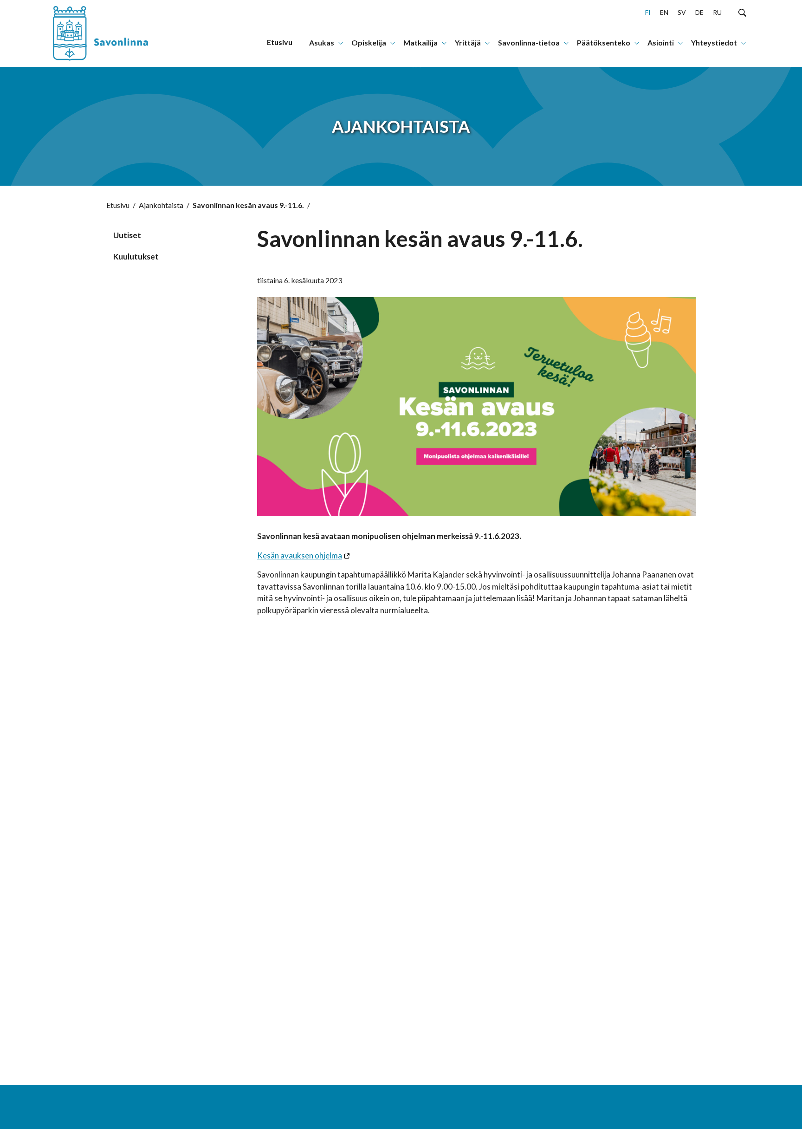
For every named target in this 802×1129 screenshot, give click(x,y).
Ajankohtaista (161, 205)
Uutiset (127, 235)
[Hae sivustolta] (742, 12)
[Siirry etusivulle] (111, 33)
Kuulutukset (136, 256)
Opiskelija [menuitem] (368, 42)
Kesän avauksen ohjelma (299, 555)
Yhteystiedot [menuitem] (714, 42)
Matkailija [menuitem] (420, 42)
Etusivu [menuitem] (279, 42)
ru (717, 12)
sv (682, 12)
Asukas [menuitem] (321, 42)
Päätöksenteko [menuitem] (603, 42)
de (699, 12)
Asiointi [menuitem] (660, 42)
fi (648, 12)
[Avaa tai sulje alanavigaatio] (341, 42)
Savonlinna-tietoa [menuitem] (529, 42)
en (664, 12)
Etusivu (117, 205)
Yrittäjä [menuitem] (468, 42)
